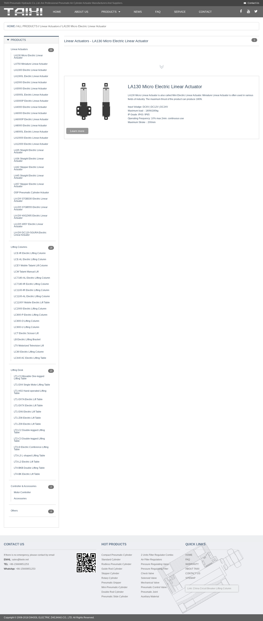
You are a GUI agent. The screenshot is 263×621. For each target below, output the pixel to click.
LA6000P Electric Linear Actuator (31, 119)
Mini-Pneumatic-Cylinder (114, 587)
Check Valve (147, 573)
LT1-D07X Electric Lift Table (28, 405)
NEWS (138, 11)
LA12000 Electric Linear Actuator (31, 144)
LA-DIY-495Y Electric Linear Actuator (28, 225)
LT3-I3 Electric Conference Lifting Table (31, 448)
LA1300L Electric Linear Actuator (31, 76)
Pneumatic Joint (149, 592)
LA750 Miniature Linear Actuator (31, 64)
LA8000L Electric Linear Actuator (31, 131)
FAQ (158, 11)
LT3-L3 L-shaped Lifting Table (29, 455)
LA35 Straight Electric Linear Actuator (29, 151)
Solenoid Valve (149, 578)
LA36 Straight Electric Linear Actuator (29, 159)
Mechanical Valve (150, 582)
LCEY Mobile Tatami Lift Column (31, 265)
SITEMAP (190, 578)
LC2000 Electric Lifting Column (30, 308)
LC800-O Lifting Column (26, 321)
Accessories (20, 498)
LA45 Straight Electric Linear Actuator (29, 176)
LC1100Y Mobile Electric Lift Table (32, 302)
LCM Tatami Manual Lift (26, 271)
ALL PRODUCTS (27, 26)
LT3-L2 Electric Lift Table (26, 461)
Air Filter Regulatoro (151, 559)
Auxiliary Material (150, 596)
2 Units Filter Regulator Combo (157, 555)
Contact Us (253, 3)
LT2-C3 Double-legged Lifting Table (29, 439)
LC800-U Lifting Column (26, 327)
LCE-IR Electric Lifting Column (30, 253)
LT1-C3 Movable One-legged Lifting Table (29, 377)
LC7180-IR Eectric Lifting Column (31, 284)
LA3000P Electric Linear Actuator (31, 101)
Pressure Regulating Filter (154, 568)
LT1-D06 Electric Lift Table (27, 411)
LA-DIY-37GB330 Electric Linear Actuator (31, 199)
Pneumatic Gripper (111, 582)
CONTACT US (192, 573)
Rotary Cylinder (109, 578)
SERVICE (180, 11)
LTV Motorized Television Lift (29, 345)
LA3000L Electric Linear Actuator (31, 94)
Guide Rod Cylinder (111, 568)
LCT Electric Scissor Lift (26, 333)
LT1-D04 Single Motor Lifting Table (32, 384)
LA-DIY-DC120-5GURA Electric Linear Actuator (30, 233)
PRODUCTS (108, 11)
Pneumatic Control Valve (154, 587)
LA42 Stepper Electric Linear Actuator (29, 168)
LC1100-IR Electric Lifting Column (31, 290)
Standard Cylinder (111, 559)
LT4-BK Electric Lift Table (27, 474)
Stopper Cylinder (110, 573)
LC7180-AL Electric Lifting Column (32, 278)
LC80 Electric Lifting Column (29, 351)
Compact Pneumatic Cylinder (116, 555)
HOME (57, 11)
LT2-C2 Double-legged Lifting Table (29, 431)
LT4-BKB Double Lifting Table (29, 468)
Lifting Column (223, 588)
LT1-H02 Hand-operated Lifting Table (30, 392)
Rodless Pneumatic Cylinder (116, 564)
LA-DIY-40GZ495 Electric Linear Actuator (30, 216)
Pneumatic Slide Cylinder (114, 596)
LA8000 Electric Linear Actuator (30, 125)
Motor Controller (22, 492)
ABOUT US (81, 11)
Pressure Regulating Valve (155, 564)
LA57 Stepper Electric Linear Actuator (29, 185)
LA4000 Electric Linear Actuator (30, 107)
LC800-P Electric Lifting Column (30, 314)
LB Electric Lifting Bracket (27, 339)
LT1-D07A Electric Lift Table (28, 399)
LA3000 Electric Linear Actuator (30, 88)
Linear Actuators (50, 26)
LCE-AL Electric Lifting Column (30, 259)
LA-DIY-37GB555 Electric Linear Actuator (31, 208)
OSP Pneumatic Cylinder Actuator (31, 192)
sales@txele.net (20, 559)
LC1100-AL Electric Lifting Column (32, 296)
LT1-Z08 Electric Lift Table (27, 418)
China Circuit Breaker (204, 588)
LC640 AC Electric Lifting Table (30, 358)
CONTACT (205, 11)
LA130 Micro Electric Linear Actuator (28, 56)
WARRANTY (192, 564)
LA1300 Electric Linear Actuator (30, 70)
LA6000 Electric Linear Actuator (30, 113)
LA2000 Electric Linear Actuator (30, 82)
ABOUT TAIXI (192, 568)
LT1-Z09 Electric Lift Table (27, 424)
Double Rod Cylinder (112, 592)
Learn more (77, 130)
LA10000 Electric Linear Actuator (31, 138)
